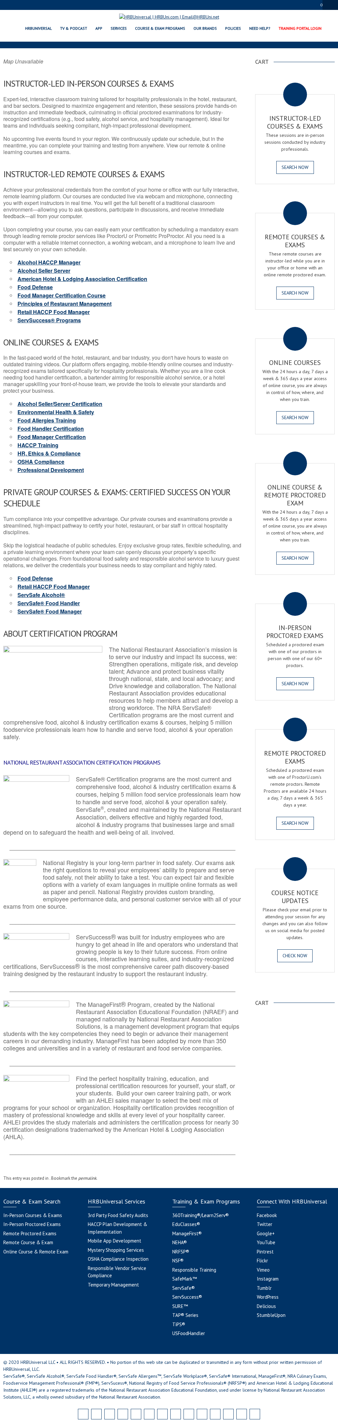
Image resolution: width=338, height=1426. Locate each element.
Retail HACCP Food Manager (53, 312)
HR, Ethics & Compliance (49, 453)
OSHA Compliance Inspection (118, 1259)
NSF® (178, 1260)
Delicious (266, 1306)
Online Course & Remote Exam (35, 1251)
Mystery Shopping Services (116, 1250)
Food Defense (35, 287)
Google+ (266, 1233)
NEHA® (179, 1242)
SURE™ (180, 1306)
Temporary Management (113, 1285)
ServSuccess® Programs (49, 320)
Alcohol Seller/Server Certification (59, 404)
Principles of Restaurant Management (64, 303)
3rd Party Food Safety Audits (118, 1215)
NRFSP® (180, 1251)
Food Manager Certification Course (61, 295)
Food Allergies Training (46, 420)
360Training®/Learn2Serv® (200, 1215)
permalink (87, 1178)
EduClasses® (186, 1224)
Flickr (262, 1260)
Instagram (268, 1279)
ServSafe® (183, 1288)
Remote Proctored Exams (29, 1233)
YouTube (266, 1242)
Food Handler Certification (50, 428)
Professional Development (50, 470)
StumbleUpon (271, 1315)
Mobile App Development (114, 1241)
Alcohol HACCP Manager (49, 262)
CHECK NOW (295, 956)
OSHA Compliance (40, 461)
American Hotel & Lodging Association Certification (82, 279)
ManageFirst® (187, 1233)
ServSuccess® (187, 1297)
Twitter (264, 1224)
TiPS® (178, 1324)
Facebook (267, 1215)
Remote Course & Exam (28, 1242)
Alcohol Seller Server (43, 270)
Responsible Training (194, 1270)
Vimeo (263, 1270)
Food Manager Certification (51, 437)
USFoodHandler (188, 1333)
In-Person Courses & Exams (32, 1215)
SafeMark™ (184, 1279)
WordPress (268, 1297)
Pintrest (265, 1251)
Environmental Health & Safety (55, 412)
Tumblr (264, 1288)
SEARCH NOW (295, 167)
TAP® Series (185, 1315)
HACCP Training (37, 445)
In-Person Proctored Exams (32, 1224)
